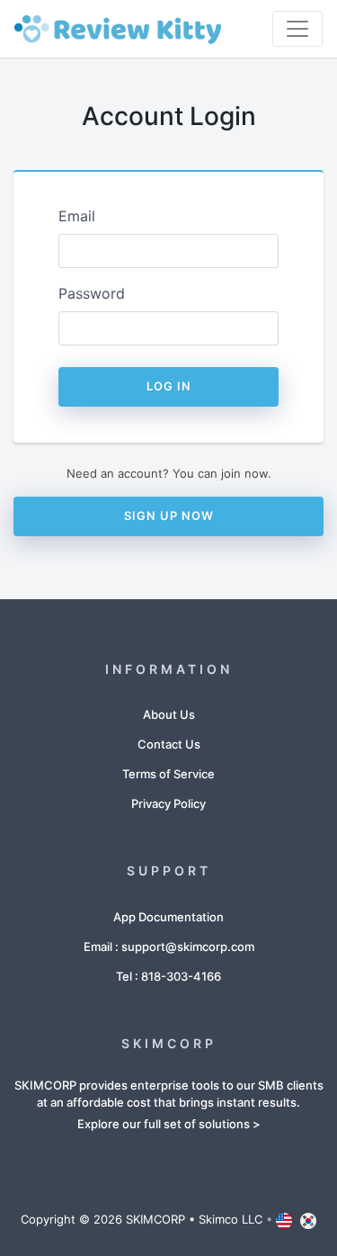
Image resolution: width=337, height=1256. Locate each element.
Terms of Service (168, 774)
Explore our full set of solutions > (169, 1124)
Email (76, 216)
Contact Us (168, 744)
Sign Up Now (169, 515)
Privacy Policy (168, 803)
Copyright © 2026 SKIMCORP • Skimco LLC (141, 1219)
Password (91, 293)
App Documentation (168, 917)
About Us (169, 714)
